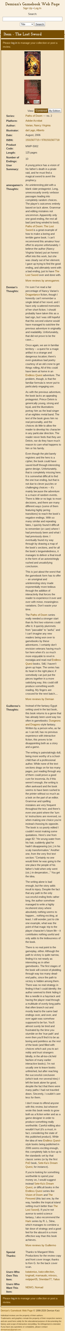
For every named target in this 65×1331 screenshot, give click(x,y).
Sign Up (27, 8)
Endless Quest (33, 375)
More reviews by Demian (39, 699)
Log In (37, 8)
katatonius (31, 1271)
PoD (28, 1162)
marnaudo (41, 1275)
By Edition (54, 110)
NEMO (29, 1287)
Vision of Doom (34, 1194)
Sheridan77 (45, 1279)
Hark (28, 1221)
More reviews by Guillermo (40, 1245)
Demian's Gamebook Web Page (32, 3)
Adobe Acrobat (33, 120)
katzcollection (46, 1271)
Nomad (39, 1287)
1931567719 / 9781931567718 (42, 139)
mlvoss (52, 1275)
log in (14, 42)
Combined (41, 110)
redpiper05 (31, 1279)
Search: (32, 13)
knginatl (29, 1275)
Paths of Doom (34, 115)
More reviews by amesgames (42, 280)
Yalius (56, 1279)
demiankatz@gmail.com (11, 1330)
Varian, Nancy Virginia (37, 125)
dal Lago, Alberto (34, 130)
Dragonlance (32, 294)
